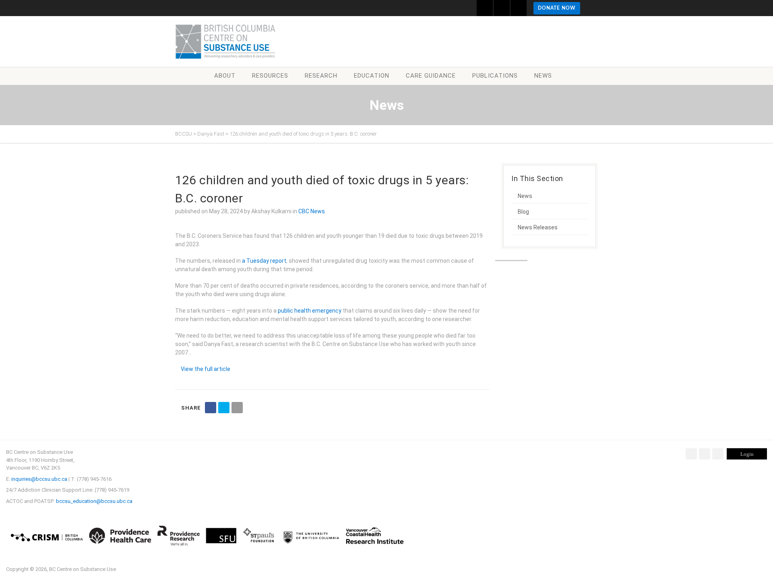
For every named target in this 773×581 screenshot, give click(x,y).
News (543, 75)
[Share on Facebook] (210, 407)
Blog (523, 211)
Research (321, 75)
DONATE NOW (557, 8)
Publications (495, 75)
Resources (270, 75)
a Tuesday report (264, 261)
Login (747, 454)
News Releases (538, 227)
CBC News (311, 211)
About (225, 75)
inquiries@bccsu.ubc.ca (39, 479)
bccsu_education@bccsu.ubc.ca (94, 501)
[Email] (237, 407)
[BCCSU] (225, 41)
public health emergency (309, 310)
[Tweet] (223, 407)
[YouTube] (717, 453)
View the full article (205, 369)
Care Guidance (431, 75)
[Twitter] (704, 453)
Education (371, 75)
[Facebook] (691, 453)
